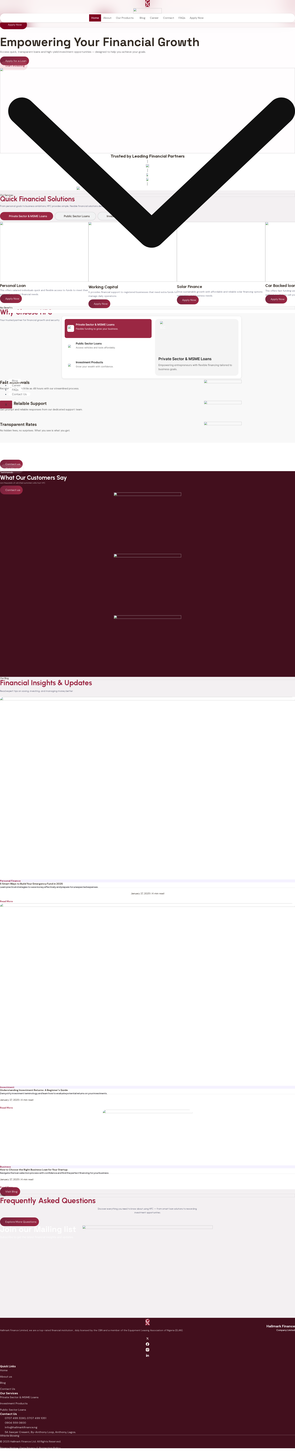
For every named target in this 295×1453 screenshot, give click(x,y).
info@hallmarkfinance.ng (21, 1427)
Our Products (125, 18)
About (107, 18)
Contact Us (19, 394)
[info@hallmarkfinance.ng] (1, 1427)
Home (95, 18)
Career (16, 385)
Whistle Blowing (9, 1435)
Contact (168, 18)
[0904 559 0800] (1, 1423)
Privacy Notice (9, 1448)
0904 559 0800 (15, 1422)
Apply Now (197, 18)
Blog (15, 380)
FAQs (15, 389)
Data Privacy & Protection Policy (40, 1448)
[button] (125, 18)
